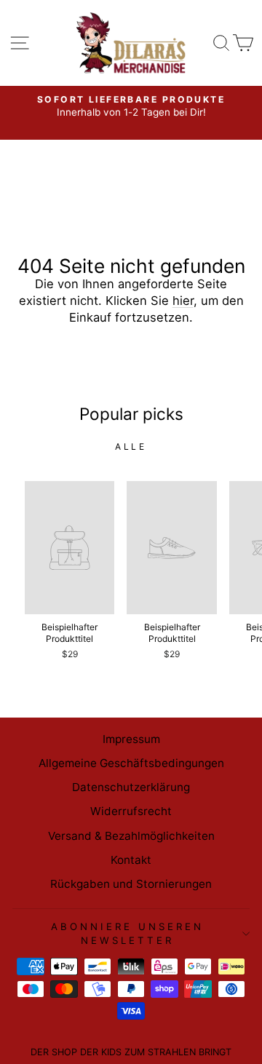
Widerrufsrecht (131, 811)
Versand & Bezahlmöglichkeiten (131, 836)
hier (183, 300)
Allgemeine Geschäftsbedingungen (131, 763)
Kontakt (131, 860)
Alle (130, 446)
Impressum (131, 739)
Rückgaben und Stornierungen (131, 884)
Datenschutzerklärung (131, 787)
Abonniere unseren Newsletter (127, 933)
